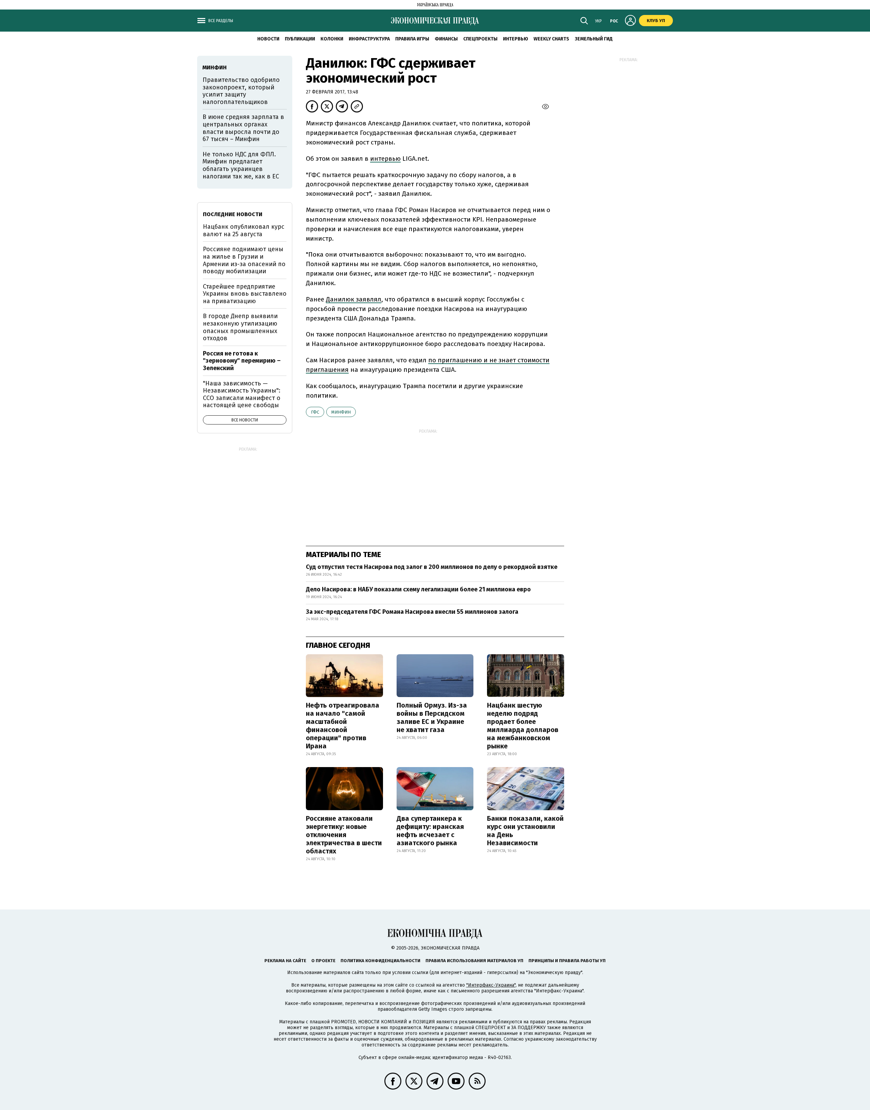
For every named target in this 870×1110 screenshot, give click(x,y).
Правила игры (412, 39)
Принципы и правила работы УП (567, 960)
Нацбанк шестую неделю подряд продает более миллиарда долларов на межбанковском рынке (522, 725)
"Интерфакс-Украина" (491, 985)
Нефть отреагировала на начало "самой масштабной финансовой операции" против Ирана (342, 725)
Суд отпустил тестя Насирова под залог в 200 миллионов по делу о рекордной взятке (433, 567)
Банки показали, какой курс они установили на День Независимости (525, 830)
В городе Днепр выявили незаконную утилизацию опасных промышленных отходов (240, 327)
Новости (268, 39)
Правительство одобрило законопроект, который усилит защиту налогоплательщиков (241, 91)
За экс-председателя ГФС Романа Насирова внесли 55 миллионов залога (413, 611)
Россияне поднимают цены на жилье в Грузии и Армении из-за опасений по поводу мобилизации (244, 260)
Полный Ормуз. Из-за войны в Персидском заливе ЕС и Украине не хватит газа (432, 717)
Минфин (341, 412)
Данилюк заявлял (353, 299)
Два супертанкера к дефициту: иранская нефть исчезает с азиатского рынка (430, 830)
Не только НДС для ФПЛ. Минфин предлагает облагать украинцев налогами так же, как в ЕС (241, 165)
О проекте (323, 960)
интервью (385, 158)
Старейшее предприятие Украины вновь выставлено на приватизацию (244, 294)
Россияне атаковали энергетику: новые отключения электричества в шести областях (344, 834)
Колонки (331, 39)
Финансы (446, 39)
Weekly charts (551, 39)
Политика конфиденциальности (380, 960)
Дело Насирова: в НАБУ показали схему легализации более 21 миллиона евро (418, 589)
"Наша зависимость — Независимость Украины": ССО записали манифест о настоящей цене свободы (241, 394)
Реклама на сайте (285, 960)
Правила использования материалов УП (474, 960)
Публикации (300, 39)
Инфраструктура (369, 39)
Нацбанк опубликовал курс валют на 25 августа (243, 230)
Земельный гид (594, 39)
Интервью (515, 39)
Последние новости (232, 214)
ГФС (315, 412)
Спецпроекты (480, 39)
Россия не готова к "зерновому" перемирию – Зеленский (242, 361)
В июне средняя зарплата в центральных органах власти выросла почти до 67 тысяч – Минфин (243, 128)
